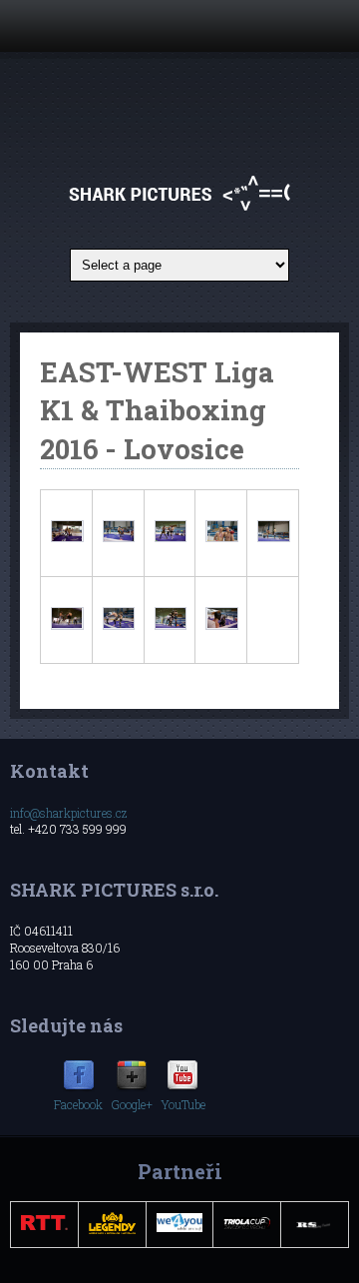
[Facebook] (79, 1087)
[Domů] (180, 210)
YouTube (183, 1104)
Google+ (132, 1104)
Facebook (78, 1104)
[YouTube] (182, 1087)
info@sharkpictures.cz (68, 813)
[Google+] (132, 1087)
